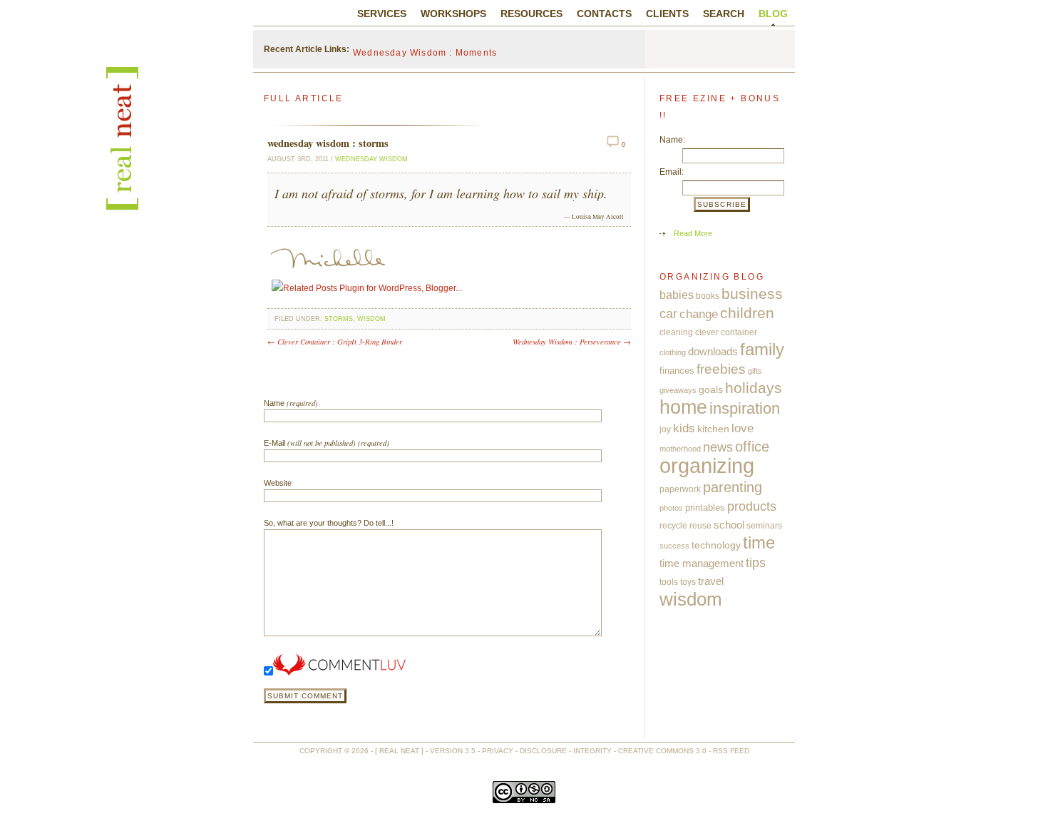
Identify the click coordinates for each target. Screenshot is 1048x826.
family (762, 349)
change (698, 314)
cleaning (676, 332)
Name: (672, 140)
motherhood (680, 448)
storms (338, 318)
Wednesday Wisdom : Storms (328, 143)
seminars (764, 526)
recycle (673, 526)
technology (716, 545)
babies (676, 294)
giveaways (678, 390)
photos (671, 508)
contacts (604, 13)
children (747, 313)
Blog (773, 13)
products (751, 506)
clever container (726, 332)
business (752, 293)
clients (667, 13)
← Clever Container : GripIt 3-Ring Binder (334, 341)
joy (665, 429)
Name (291, 402)
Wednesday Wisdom (371, 159)
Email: (671, 172)
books (707, 296)
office (752, 446)
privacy (497, 751)
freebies (721, 369)
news (718, 446)
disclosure (543, 751)
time (759, 543)
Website (278, 483)
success (674, 545)
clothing (672, 352)
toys (688, 582)
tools (668, 582)
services (381, 13)
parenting (732, 487)
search (723, 13)
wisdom (371, 318)
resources (531, 13)
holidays (753, 387)
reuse (700, 526)
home (683, 407)
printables (705, 507)
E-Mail (326, 442)
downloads (713, 351)
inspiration (744, 408)
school (729, 525)
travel (711, 581)
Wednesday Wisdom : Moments (425, 49)
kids (684, 428)
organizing (706, 465)
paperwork (680, 489)
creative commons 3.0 (662, 751)
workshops (453, 13)
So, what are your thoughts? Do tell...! (329, 523)
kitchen (713, 428)
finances (676, 370)
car (668, 314)
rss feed (731, 751)
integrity (592, 751)
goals (711, 389)
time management (701, 563)
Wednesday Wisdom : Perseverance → (572, 341)
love (742, 428)
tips (756, 562)
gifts (755, 371)
